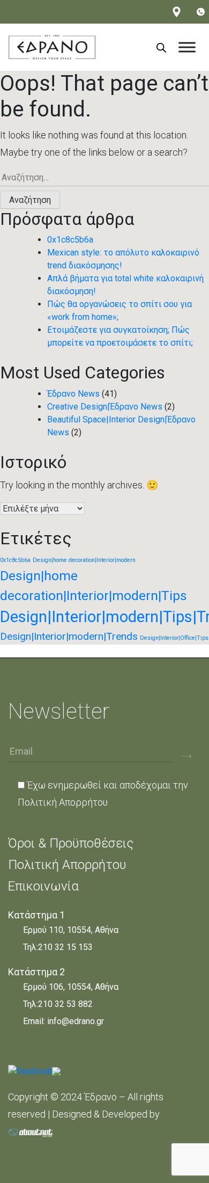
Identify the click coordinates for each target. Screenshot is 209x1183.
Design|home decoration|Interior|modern (84, 560)
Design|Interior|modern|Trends (69, 636)
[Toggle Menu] (187, 47)
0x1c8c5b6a (70, 240)
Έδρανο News (73, 394)
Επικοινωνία (43, 886)
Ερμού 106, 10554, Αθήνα (70, 987)
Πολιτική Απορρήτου (63, 802)
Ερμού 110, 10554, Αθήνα (70, 930)
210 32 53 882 (65, 1004)
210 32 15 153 (65, 947)
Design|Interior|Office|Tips (174, 637)
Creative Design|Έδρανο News (104, 406)
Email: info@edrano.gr (63, 1021)
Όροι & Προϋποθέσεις (70, 843)
